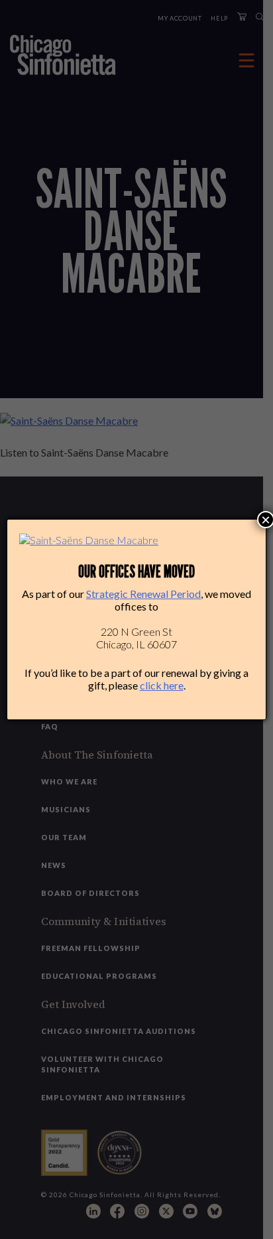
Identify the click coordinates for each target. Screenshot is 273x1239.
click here (162, 685)
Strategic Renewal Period (143, 593)
